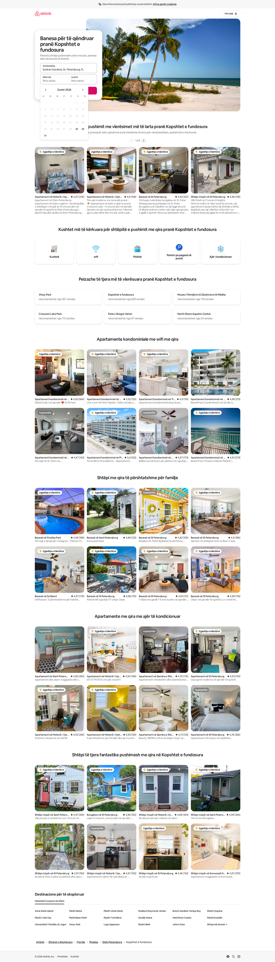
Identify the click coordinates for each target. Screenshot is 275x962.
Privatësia (62, 956)
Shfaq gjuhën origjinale (165, 4)
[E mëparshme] (131, 140)
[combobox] (68, 69)
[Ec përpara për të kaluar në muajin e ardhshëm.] (83, 90)
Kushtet (75, 956)
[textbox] (54, 81)
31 (45, 135)
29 (76, 129)
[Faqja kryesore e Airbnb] (43, 13)
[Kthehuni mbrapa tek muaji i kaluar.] (46, 90)
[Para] (143, 140)
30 (83, 129)
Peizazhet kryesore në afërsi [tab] (49, 901)
